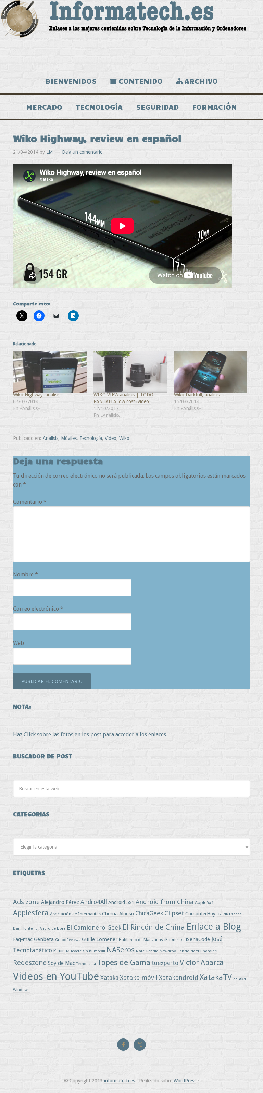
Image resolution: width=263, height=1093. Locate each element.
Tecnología (90, 438)
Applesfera (31, 913)
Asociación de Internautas (75, 913)
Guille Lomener (99, 939)
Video (110, 438)
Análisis (50, 438)
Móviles (69, 438)
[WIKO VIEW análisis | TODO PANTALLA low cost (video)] (130, 372)
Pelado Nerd (188, 951)
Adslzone (26, 902)
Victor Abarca (202, 962)
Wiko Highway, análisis (36, 394)
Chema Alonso (118, 913)
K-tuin (59, 950)
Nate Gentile (147, 951)
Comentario (30, 502)
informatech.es (119, 1080)
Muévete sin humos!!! (85, 951)
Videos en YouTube (56, 976)
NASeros (121, 950)
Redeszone (30, 963)
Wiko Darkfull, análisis (197, 394)
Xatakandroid (178, 977)
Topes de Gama (123, 962)
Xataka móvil (139, 977)
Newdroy (168, 951)
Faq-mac (23, 939)
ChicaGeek (149, 913)
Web (18, 643)
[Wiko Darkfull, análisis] (211, 372)
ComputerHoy (200, 913)
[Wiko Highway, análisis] (50, 372)
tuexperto (165, 963)
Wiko (124, 438)
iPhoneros (174, 939)
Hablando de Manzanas (141, 939)
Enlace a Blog (213, 926)
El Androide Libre (50, 928)
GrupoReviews (67, 940)
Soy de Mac (61, 963)
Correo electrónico (38, 608)
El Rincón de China (154, 927)
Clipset (174, 913)
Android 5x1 (121, 902)
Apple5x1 (204, 902)
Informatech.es (131, 34)
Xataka (109, 977)
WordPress (185, 1080)
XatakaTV (216, 977)
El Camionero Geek (94, 927)
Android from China (164, 901)
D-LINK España (229, 914)
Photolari (208, 951)
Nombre (25, 574)
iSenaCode (198, 939)
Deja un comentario (82, 152)
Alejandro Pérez (60, 902)
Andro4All (93, 902)
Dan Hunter (23, 928)
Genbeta (44, 939)
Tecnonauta (86, 964)
